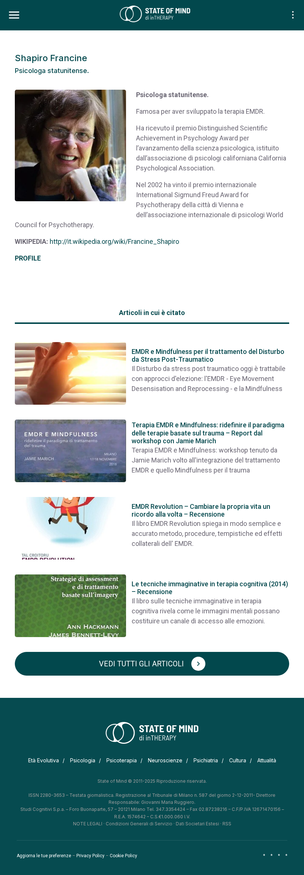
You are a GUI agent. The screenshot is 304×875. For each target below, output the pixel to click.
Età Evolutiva (43, 760)
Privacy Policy (90, 855)
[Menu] (14, 15)
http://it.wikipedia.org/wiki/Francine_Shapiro (114, 241)
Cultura (237, 760)
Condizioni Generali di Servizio (139, 823)
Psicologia (82, 760)
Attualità (266, 760)
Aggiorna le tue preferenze (44, 855)
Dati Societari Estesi (197, 823)
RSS (226, 823)
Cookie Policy (123, 855)
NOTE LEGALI (87, 823)
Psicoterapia (121, 760)
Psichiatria (206, 760)
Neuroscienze (165, 760)
